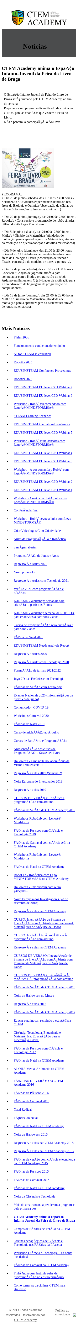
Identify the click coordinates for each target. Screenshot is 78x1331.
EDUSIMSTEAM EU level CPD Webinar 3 (43, 461)
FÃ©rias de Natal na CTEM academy (39, 1126)
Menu (72, 33)
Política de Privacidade (62, 1312)
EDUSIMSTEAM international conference (42, 424)
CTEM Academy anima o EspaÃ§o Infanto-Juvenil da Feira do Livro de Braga (44, 1218)
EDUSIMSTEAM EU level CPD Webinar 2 (43, 481)
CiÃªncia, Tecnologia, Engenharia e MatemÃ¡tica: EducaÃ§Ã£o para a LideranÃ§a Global (37, 1036)
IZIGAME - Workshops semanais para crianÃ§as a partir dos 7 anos (39, 602)
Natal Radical (23, 1109)
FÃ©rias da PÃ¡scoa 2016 (31, 1093)
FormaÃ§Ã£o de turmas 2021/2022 (37, 670)
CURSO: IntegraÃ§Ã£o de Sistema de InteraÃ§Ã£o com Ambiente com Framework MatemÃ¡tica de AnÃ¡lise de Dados (44, 923)
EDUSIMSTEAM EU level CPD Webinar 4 (43, 453)
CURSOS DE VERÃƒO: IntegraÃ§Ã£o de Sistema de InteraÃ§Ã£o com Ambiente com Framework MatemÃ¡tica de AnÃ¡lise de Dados (43, 961)
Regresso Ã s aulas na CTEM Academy (40, 911)
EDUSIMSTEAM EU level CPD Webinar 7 (43, 387)
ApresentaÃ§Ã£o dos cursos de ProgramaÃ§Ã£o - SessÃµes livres (37, 750)
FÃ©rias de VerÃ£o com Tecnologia (38, 687)
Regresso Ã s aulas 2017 (30, 1004)
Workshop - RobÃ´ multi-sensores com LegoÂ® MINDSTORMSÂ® (39, 442)
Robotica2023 (23, 379)
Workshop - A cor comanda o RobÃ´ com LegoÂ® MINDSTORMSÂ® (41, 471)
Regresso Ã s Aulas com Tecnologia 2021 (41, 580)
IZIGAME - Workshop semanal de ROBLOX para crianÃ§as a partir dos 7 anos (44, 615)
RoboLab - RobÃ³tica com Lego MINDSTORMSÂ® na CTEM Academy (41, 876)
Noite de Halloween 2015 (31, 1134)
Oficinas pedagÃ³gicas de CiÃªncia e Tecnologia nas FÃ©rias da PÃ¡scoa (38, 1242)
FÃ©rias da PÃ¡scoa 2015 (31, 1171)
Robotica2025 (23, 362)
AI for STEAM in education (32, 354)
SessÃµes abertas (25, 547)
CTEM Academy (25, 1320)
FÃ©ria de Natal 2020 (28, 637)
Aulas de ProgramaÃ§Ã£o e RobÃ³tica (40, 539)
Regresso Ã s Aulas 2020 (30, 654)
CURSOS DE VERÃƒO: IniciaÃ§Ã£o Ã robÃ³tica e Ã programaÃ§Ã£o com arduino (43, 977)
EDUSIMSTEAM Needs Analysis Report (41, 645)
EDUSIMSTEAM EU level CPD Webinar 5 (43, 432)
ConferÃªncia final (26, 510)
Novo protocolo (24, 572)
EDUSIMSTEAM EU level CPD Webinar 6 (43, 395)
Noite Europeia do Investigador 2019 (38, 781)
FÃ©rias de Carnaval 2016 (31, 1101)
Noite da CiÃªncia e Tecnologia (34, 1196)
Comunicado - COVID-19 (31, 707)
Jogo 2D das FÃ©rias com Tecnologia (39, 678)
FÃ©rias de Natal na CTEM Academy (39, 866)
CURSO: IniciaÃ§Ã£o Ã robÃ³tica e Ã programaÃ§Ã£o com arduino (41, 937)
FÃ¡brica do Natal (26, 1118)
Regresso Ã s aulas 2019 (30, 789)
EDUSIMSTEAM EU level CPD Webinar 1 (43, 490)
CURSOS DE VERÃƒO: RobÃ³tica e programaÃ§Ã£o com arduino (39, 800)
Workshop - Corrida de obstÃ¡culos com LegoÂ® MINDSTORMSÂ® (40, 500)
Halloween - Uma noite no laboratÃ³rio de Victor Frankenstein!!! (41, 763)
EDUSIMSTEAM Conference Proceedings (42, 370)
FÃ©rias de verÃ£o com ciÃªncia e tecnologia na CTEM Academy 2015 (44, 1161)
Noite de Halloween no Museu (34, 995)
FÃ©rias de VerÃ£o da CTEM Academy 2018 (44, 987)
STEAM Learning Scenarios (32, 416)
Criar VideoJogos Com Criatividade (37, 530)
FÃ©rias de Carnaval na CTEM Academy (41, 1265)
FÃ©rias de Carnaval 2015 (31, 1180)
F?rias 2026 (21, 337)
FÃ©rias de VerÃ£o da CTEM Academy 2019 (44, 810)
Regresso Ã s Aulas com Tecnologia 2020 (41, 662)
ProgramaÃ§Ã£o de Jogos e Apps (36, 555)
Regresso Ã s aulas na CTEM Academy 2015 (44, 1143)
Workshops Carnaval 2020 (31, 715)
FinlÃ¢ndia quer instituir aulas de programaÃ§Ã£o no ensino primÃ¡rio (39, 1275)
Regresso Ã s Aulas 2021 (30, 564)
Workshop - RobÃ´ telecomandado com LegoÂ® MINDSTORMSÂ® (40, 405)
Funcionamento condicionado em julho (39, 345)
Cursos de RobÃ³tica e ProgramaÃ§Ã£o (40, 740)
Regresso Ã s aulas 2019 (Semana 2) (38, 773)
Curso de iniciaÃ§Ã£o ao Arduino (36, 732)
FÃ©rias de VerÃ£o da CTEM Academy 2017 (44, 1012)
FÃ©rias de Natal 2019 (29, 724)
